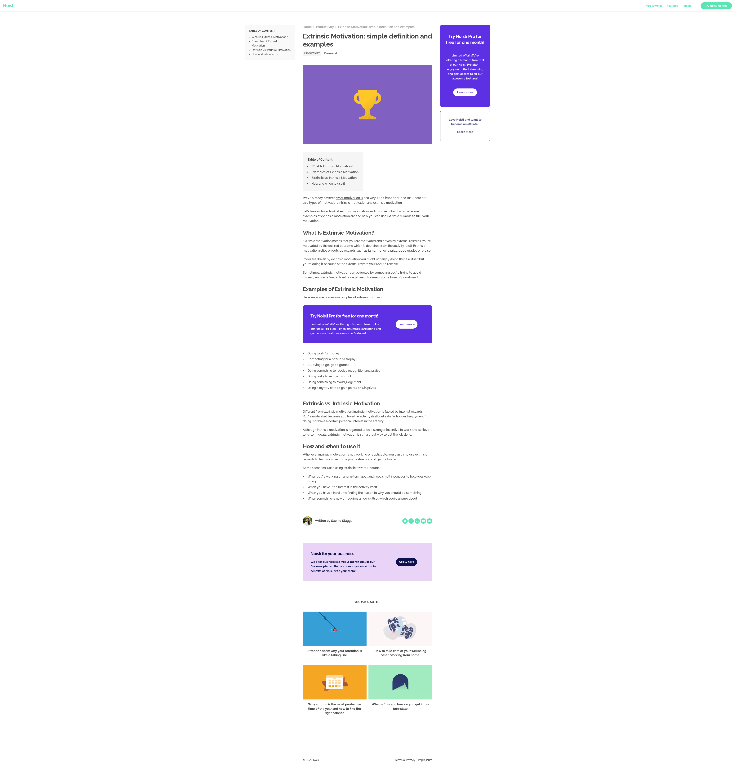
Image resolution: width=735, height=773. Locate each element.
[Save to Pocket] (423, 521)
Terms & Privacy (405, 760)
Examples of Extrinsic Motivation (335, 172)
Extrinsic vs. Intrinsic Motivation (271, 50)
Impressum (425, 760)
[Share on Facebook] (411, 521)
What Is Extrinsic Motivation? (270, 36)
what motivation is (349, 198)
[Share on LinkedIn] (417, 521)
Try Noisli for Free (716, 5)
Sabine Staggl (341, 521)
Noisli (9, 5)
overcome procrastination (351, 459)
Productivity (325, 27)
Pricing (687, 5)
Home (307, 27)
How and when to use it (266, 54)
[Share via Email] (429, 521)
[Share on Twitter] (405, 521)
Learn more (465, 92)
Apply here (406, 562)
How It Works (654, 5)
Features (672, 5)
